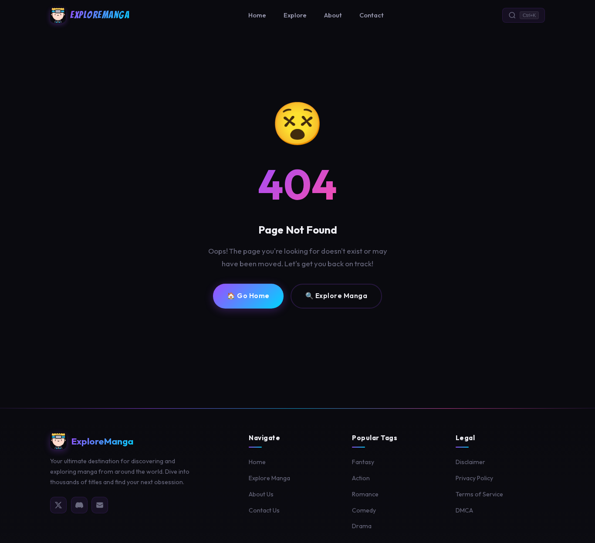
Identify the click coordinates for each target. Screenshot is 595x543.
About (333, 15)
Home (257, 15)
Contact (371, 15)
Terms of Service (479, 494)
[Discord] (79, 505)
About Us (261, 494)
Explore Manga (269, 478)
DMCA (464, 510)
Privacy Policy (474, 478)
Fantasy (363, 462)
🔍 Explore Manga (336, 296)
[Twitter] (58, 505)
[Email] (99, 505)
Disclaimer (470, 462)
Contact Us (264, 510)
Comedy (364, 510)
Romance (365, 494)
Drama (362, 526)
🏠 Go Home (248, 296)
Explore (295, 15)
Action (361, 478)
